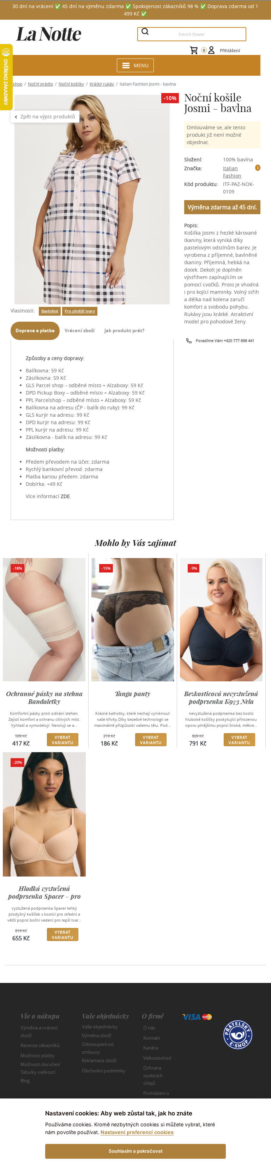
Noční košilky (71, 84)
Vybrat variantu (62, 740)
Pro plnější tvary (80, 311)
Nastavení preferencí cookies (137, 1132)
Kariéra (150, 1048)
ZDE (65, 496)
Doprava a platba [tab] (35, 330)
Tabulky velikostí (37, 1072)
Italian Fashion (232, 172)
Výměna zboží (96, 1035)
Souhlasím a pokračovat (136, 1151)
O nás (149, 1027)
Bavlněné (49, 311)
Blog (25, 1080)
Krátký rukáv (102, 84)
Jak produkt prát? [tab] (124, 330)
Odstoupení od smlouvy (98, 1048)
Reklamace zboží (99, 1060)
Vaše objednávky (100, 1026)
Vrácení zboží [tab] (80, 330)
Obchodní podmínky (103, 1070)
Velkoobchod (157, 1058)
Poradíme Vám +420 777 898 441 (225, 340)
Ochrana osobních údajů (153, 1075)
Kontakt (151, 1038)
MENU (141, 65)
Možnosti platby (37, 1055)
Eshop (16, 84)
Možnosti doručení (40, 1064)
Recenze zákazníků (40, 1045)
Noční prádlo (40, 84)
